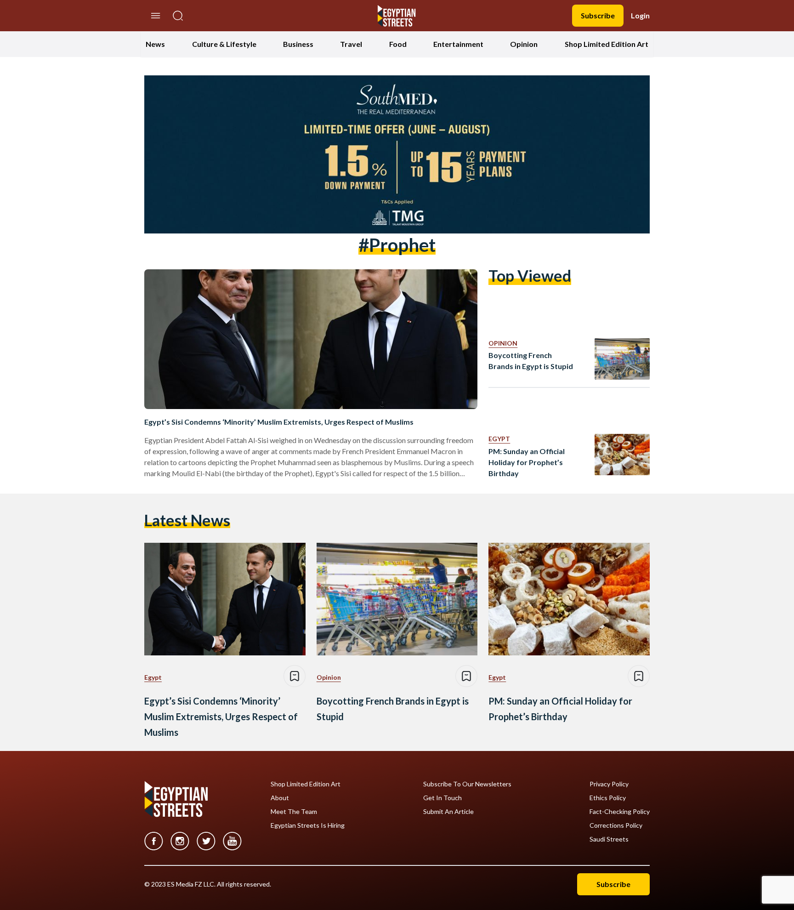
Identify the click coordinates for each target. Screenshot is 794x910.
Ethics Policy (608, 798)
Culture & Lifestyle (224, 44)
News (155, 44)
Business (298, 44)
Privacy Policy (609, 784)
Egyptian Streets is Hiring (308, 825)
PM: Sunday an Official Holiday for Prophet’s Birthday (526, 462)
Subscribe (598, 15)
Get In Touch (442, 798)
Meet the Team (294, 811)
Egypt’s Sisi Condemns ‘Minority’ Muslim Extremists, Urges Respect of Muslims (279, 421)
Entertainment (458, 44)
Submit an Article (448, 811)
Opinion (524, 44)
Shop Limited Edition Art (606, 44)
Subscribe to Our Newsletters (467, 784)
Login (640, 15)
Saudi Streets (609, 839)
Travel (351, 44)
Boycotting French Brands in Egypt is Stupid (530, 360)
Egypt (499, 439)
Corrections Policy (616, 825)
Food (398, 44)
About (280, 798)
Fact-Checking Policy (620, 811)
